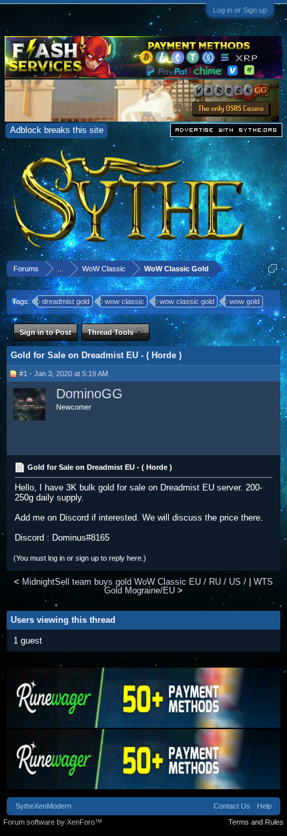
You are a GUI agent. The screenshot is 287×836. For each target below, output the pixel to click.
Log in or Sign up (240, 10)
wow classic (124, 301)
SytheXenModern (43, 806)
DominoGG (89, 393)
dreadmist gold (65, 301)
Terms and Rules (256, 822)
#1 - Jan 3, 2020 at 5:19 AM (63, 374)
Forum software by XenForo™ (52, 822)
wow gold (245, 301)
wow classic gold (187, 301)
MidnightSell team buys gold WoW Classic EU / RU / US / (134, 582)
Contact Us (232, 806)
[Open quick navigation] (272, 268)
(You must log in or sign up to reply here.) (79, 558)
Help (264, 806)
